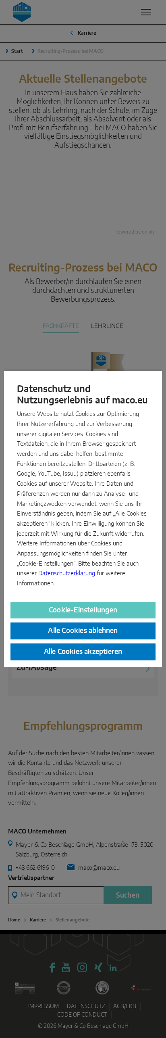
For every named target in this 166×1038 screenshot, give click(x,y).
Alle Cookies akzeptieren (83, 651)
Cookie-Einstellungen (83, 610)
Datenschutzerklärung (66, 573)
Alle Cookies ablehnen (83, 630)
